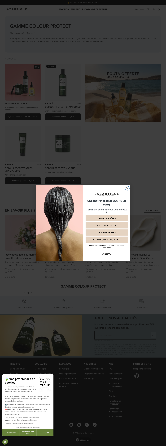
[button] (5, 442)
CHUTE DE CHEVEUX (106, 225)
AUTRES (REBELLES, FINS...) (107, 239)
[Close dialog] (127, 188)
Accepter (45, 433)
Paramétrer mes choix (28, 433)
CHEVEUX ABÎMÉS (107, 218)
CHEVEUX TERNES (107, 232)
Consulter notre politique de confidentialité (19, 424)
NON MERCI (107, 254)
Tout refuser (11, 433)
